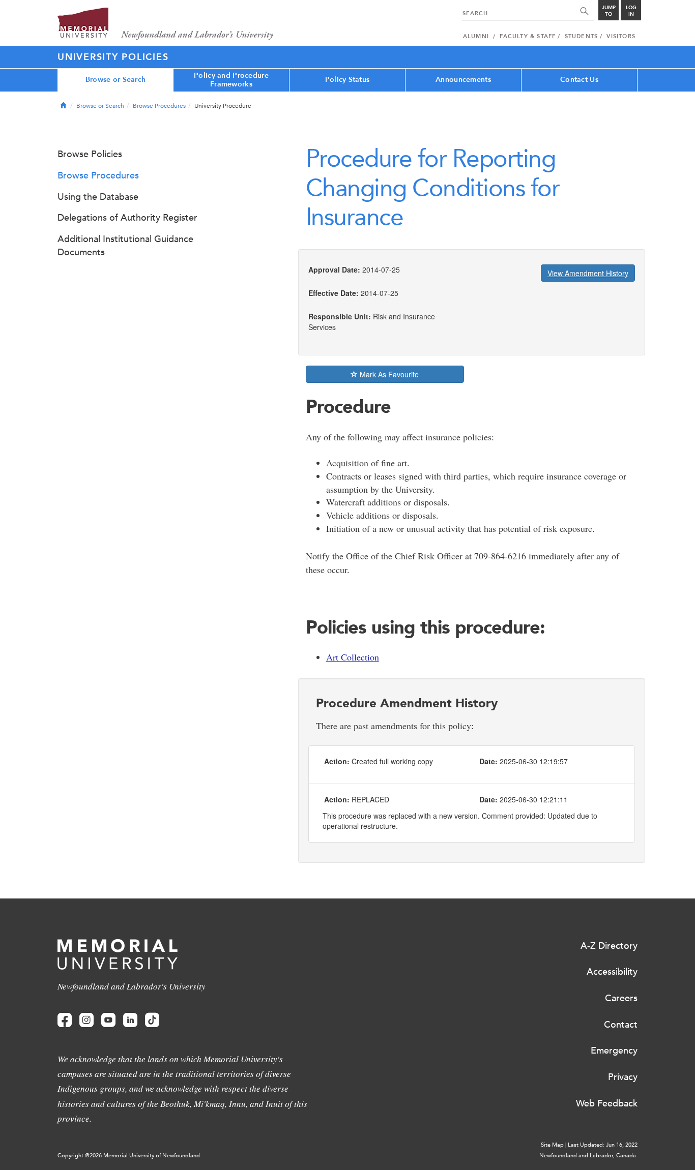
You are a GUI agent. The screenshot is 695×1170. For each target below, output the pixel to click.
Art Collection (352, 657)
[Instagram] (86, 1020)
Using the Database (97, 196)
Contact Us (579, 79)
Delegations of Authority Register (127, 217)
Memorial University (165, 24)
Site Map (552, 1145)
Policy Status (347, 79)
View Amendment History (587, 273)
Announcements (463, 79)
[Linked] (130, 1020)
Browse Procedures (159, 105)
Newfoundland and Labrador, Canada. (588, 1155)
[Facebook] (64, 1020)
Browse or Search (115, 79)
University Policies (112, 57)
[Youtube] (108, 1020)
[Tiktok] (152, 1020)
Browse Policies (89, 154)
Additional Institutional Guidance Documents (125, 245)
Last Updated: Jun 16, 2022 (603, 1145)
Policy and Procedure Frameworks (231, 79)
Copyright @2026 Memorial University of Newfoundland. (129, 1155)
